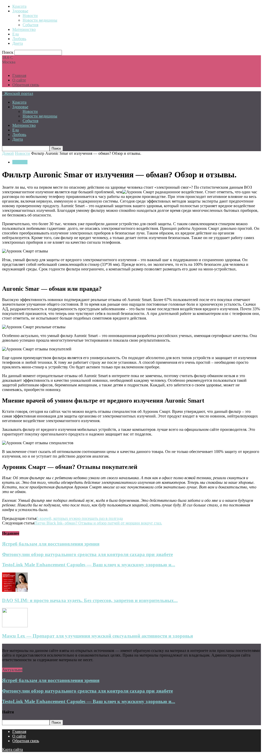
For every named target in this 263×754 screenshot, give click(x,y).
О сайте (19, 80)
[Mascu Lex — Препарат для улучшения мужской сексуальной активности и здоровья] (15, 626)
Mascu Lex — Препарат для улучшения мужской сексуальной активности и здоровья (97, 636)
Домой (8, 153)
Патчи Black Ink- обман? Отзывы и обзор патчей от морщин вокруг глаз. (98, 523)
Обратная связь (25, 85)
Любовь (19, 39)
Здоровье (20, 11)
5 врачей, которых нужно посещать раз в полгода (79, 518)
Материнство (24, 29)
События (30, 25)
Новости (30, 15)
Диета (17, 43)
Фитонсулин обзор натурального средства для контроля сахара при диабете (87, 554)
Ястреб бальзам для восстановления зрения (50, 544)
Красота (19, 6)
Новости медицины (40, 20)
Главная (19, 75)
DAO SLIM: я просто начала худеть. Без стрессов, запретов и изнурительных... (90, 600)
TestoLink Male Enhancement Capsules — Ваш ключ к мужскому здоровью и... (88, 564)
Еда (15, 34)
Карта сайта (12, 749)
